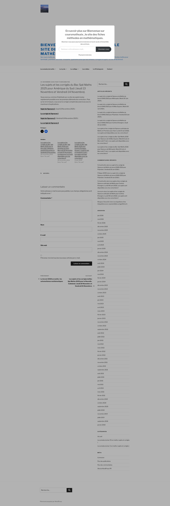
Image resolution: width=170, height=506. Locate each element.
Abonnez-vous (103, 49)
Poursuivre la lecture (85, 55)
